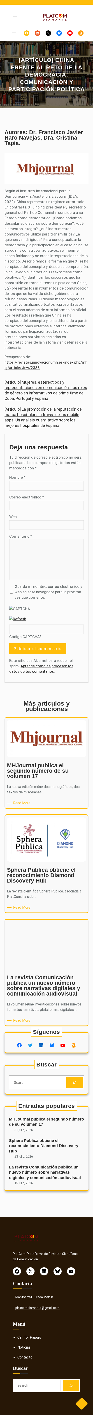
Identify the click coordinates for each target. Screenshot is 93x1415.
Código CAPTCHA (24, 636)
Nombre (17, 477)
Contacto (25, 1357)
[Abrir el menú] (15, 17)
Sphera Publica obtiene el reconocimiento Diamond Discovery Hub (43, 1145)
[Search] (74, 1082)
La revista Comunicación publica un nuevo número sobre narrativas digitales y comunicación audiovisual (45, 1172)
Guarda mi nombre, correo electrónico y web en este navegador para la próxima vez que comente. (48, 592)
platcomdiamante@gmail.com (37, 1308)
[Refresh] (17, 619)
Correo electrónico (26, 497)
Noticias (23, 1347)
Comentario (20, 536)
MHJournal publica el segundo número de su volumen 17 (46, 1122)
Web (13, 516)
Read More (22, 803)
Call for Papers (29, 1337)
